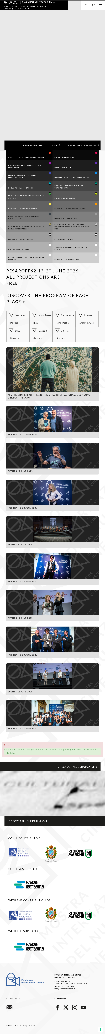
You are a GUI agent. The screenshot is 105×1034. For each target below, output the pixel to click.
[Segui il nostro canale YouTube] (83, 1007)
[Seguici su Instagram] (75, 1007)
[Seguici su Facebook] (57, 1007)
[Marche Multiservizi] (29, 884)
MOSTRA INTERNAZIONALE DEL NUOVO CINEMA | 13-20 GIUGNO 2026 (29, 3)
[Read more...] (52, 374)
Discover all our (26, 821)
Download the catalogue (40, 145)
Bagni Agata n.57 (42, 319)
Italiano (32, 1026)
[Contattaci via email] (9, 1007)
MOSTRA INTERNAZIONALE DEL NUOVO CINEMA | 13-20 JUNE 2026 (26, 7)
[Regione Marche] (80, 853)
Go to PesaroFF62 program (78, 145)
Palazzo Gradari (40, 334)
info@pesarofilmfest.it (64, 989)
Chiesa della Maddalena (65, 319)
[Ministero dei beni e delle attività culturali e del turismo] (21, 852)
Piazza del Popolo (18, 319)
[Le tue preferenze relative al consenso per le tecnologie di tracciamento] (100, 1029)
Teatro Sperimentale (87, 319)
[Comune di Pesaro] (51, 853)
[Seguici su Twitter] (66, 1007)
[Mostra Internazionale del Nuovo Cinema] (86, 4)
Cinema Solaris (62, 334)
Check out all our (76, 766)
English (22, 1026)
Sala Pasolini (15, 334)
